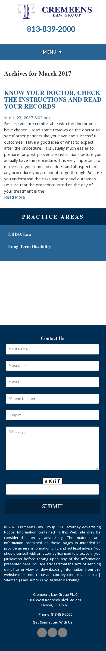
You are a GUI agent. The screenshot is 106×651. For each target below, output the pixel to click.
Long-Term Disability (29, 246)
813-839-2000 (61, 614)
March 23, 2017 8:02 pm (27, 117)
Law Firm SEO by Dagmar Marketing (50, 580)
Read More (14, 197)
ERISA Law (20, 234)
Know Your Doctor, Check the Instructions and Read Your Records (53, 99)
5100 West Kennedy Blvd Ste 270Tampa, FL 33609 (54, 602)
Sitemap (11, 580)
